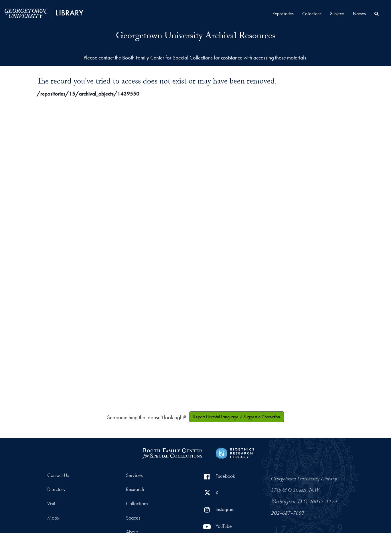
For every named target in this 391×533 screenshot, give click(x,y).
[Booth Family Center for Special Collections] (172, 452)
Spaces (133, 518)
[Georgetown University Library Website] (44, 12)
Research (135, 489)
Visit (51, 503)
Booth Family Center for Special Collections (167, 57)
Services (134, 475)
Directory (56, 489)
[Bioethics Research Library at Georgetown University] (235, 452)
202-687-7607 (287, 513)
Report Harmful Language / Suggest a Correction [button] (236, 417)
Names (359, 14)
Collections (311, 14)
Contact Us (58, 475)
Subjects (337, 14)
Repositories (283, 14)
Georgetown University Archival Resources (195, 37)
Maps (53, 518)
